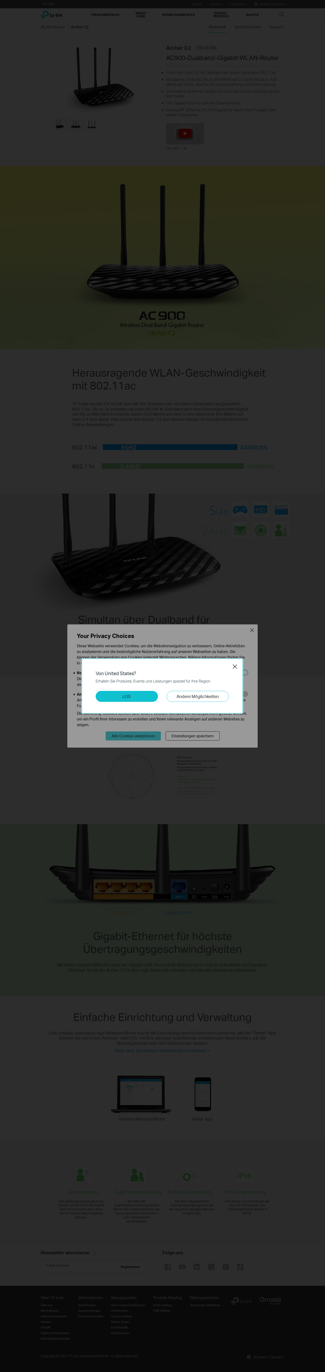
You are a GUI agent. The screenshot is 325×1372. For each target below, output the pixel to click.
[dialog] (162, 686)
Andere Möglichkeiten (198, 696)
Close (234, 666)
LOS (127, 696)
